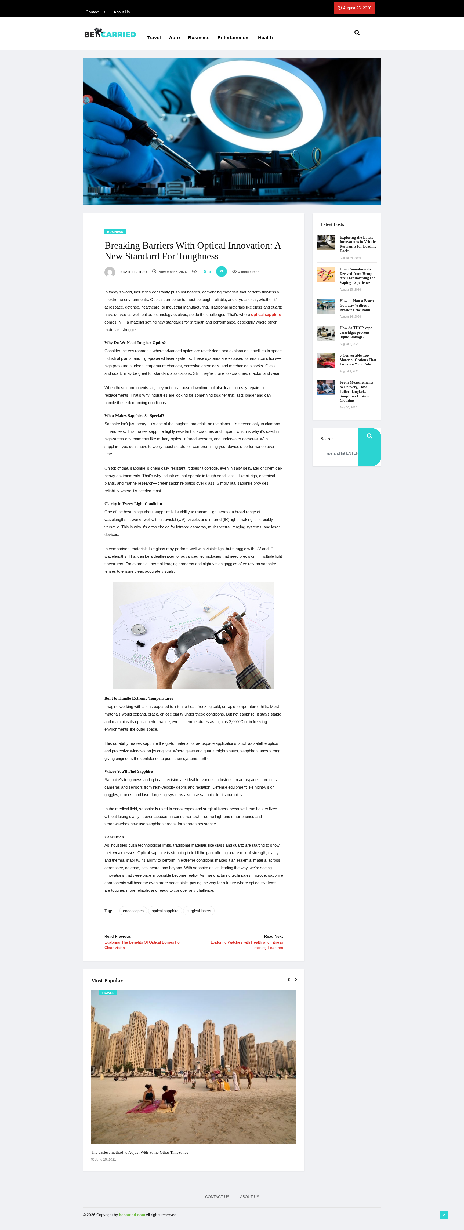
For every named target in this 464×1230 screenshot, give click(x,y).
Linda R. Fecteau (132, 272)
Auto (174, 37)
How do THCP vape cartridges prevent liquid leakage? (356, 332)
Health (265, 37)
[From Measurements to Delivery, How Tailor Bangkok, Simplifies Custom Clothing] (326, 387)
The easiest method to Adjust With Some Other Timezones (139, 1152)
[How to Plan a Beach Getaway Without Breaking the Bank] (326, 306)
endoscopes (133, 911)
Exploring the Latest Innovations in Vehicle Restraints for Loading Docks (358, 244)
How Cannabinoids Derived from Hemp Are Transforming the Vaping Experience (357, 276)
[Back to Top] (444, 1215)
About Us (249, 1197)
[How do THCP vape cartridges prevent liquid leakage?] (326, 333)
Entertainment (234, 37)
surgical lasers (199, 911)
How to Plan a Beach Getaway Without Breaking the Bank (357, 305)
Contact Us (217, 1197)
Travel (154, 37)
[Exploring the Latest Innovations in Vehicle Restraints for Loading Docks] (326, 242)
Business (198, 37)
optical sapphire (265, 314)
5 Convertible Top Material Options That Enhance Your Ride (358, 360)
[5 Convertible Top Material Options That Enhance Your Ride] (326, 360)
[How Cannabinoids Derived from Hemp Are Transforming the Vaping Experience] (326, 274)
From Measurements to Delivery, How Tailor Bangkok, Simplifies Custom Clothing (356, 391)
